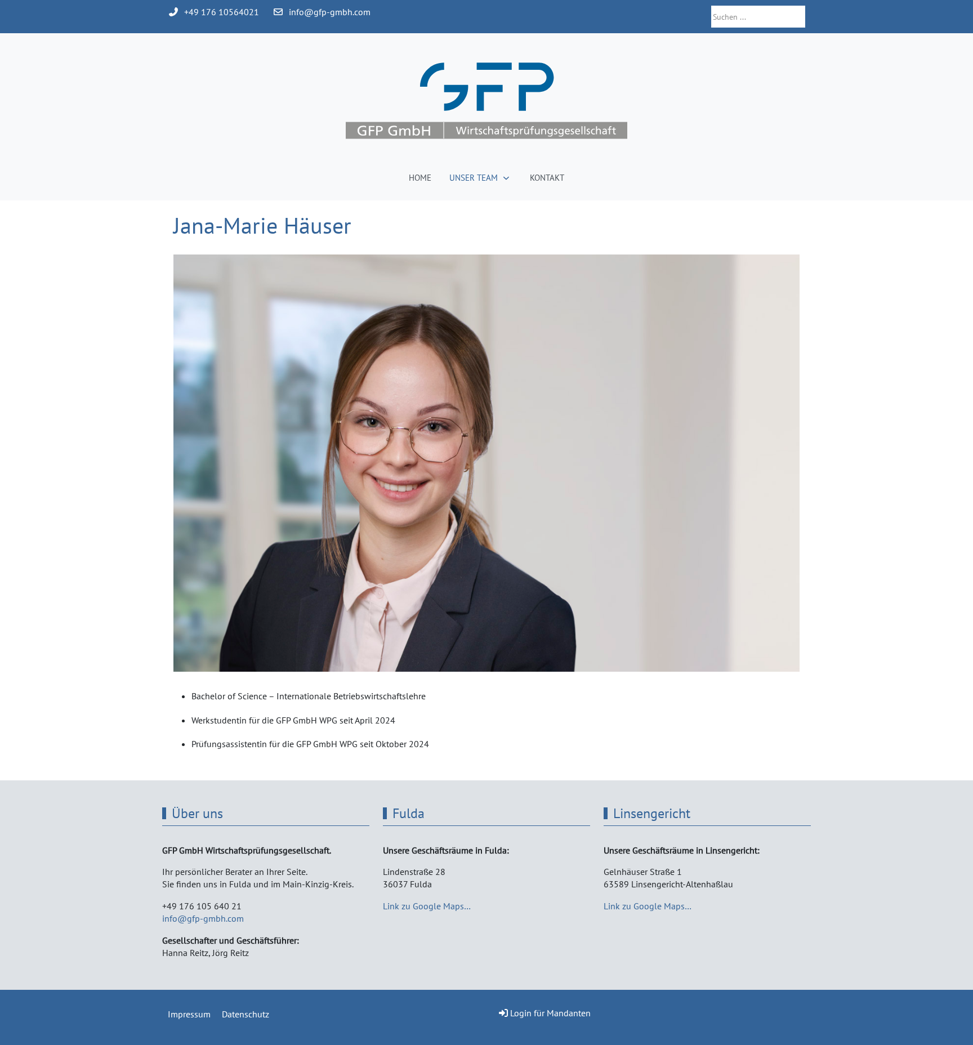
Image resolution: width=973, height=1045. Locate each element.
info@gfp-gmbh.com (330, 11)
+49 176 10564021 (221, 11)
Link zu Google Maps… (427, 906)
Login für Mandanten (550, 1013)
